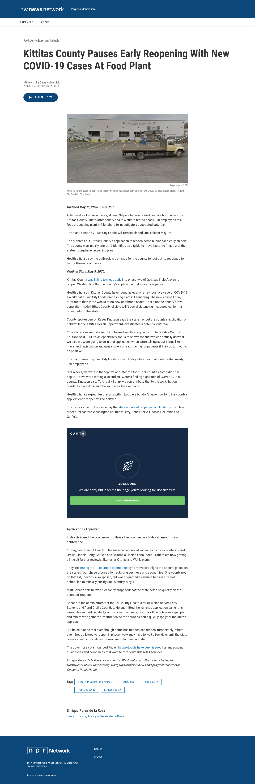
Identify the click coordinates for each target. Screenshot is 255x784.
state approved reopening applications (144, 407)
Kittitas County (112, 689)
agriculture (128, 682)
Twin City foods (86, 689)
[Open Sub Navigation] (36, 22)
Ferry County (151, 682)
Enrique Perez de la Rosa (86, 710)
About (45, 22)
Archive (98, 756)
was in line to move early (104, 279)
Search (98, 749)
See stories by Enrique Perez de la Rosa (95, 716)
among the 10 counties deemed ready (105, 568)
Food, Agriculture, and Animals (41, 40)
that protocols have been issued (139, 647)
